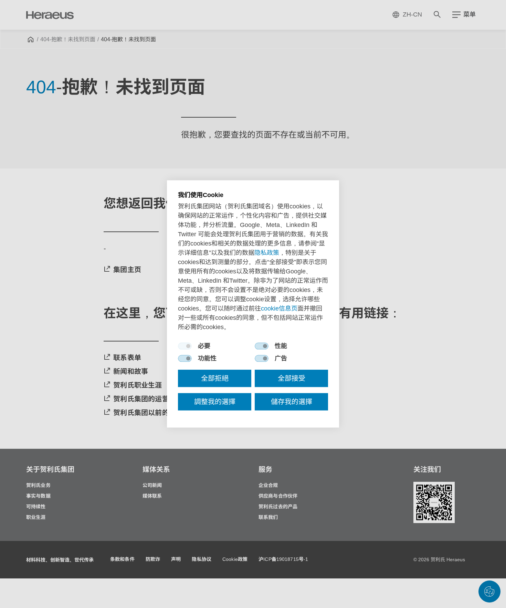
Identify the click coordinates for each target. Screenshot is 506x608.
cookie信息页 (279, 308)
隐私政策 (266, 253)
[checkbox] (185, 346)
